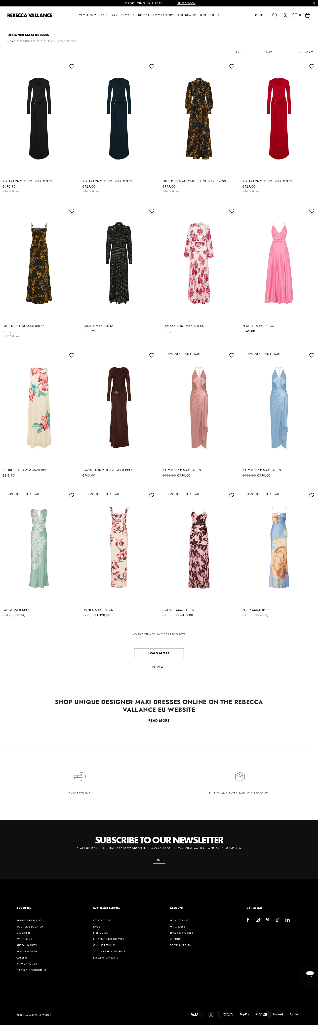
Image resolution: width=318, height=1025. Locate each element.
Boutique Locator (30, 926)
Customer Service (106, 908)
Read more (158, 720)
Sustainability (26, 945)
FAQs (96, 926)
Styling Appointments (109, 951)
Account (177, 908)
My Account (179, 920)
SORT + (271, 52)
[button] (274, 15)
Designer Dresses (31, 41)
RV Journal (24, 939)
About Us (23, 908)
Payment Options (105, 957)
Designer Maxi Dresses (62, 41)
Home (11, 41)
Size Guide (100, 932)
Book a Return (181, 945)
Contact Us (102, 920)
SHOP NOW (186, 3)
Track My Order (181, 932)
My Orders (178, 926)
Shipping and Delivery (109, 939)
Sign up (159, 860)
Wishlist (176, 939)
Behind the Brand (29, 920)
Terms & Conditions (31, 970)
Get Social (254, 908)
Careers (22, 957)
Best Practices (26, 951)
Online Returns (104, 945)
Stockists (23, 932)
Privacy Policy (26, 963)
